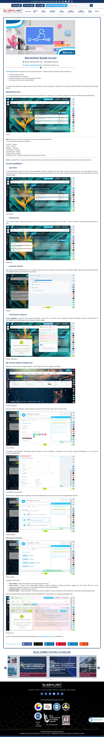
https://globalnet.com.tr (46, 636)
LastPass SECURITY (52, 11)
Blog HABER (90, 11)
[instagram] (63, 1)
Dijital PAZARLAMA (81, 11)
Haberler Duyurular (52, 62)
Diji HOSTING (61, 11)
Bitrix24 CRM (35, 11)
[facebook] (58, 693)
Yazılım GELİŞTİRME (70, 11)
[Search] (91, 5)
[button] (5, 668)
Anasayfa (26, 65)
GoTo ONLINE (43, 11)
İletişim (97, 11)
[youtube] (66, 1)
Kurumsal (27, 11)
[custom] (59, 1)
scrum (56, 95)
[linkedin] (56, 1)
